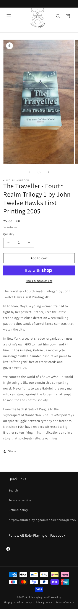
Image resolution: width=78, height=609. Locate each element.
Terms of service (20, 500)
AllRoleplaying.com (37, 597)
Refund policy (18, 510)
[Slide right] (48, 172)
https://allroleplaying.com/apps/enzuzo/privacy (39, 520)
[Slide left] (29, 172)
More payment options (39, 280)
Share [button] (12, 451)
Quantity (8, 234)
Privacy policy (44, 602)
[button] (8, 16)
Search (13, 490)
